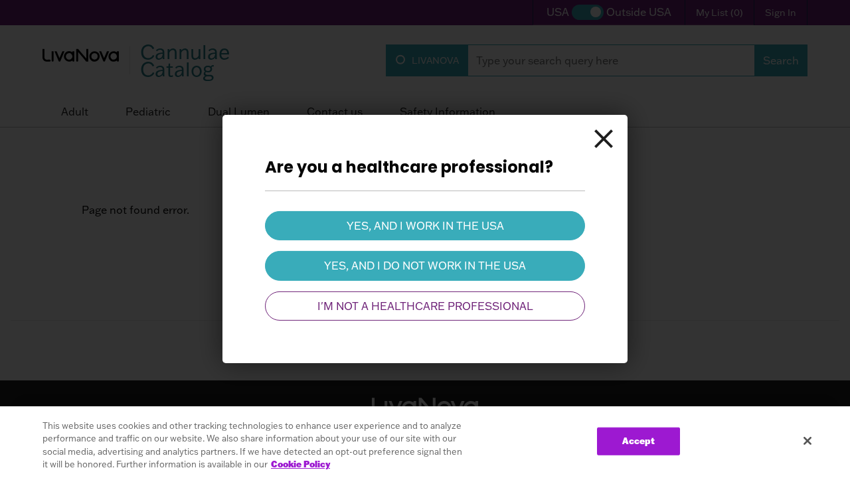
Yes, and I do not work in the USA (425, 265)
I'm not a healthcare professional (425, 306)
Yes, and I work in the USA (425, 225)
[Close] (603, 138)
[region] (425, 442)
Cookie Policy (300, 464)
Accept (638, 441)
